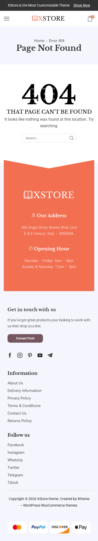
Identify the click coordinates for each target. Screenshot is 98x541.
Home (39, 40)
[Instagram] (19, 355)
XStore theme (47, 499)
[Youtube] (39, 355)
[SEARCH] (71, 138)
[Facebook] (10, 355)
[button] (81, 5)
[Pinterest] (29, 355)
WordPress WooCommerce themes (50, 505)
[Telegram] (50, 355)
